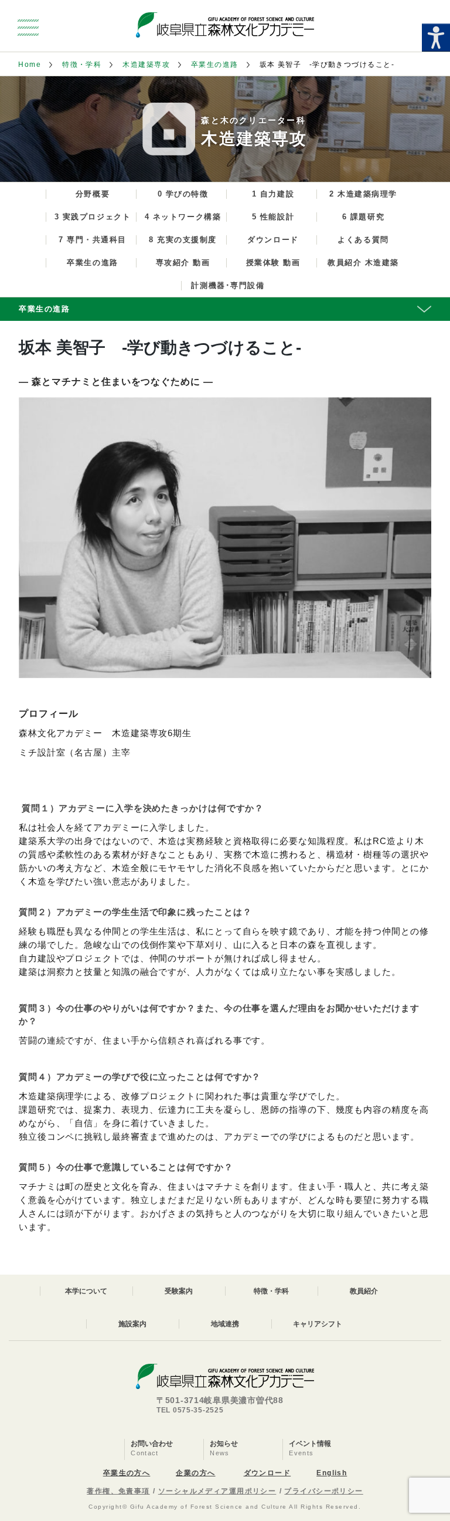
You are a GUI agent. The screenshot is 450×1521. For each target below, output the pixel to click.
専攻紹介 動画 (183, 262)
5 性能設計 (273, 216)
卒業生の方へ (127, 1473)
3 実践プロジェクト (92, 216)
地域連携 (225, 1324)
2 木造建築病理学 (363, 193)
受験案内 (179, 1291)
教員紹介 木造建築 (363, 262)
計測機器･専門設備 (227, 285)
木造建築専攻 (146, 64)
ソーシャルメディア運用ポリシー (217, 1491)
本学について (86, 1291)
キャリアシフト (317, 1324)
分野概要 (93, 193)
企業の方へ (195, 1473)
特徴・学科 (81, 64)
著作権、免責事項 (118, 1491)
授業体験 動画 (273, 262)
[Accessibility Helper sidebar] (436, 37)
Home (29, 64)
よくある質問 (363, 239)
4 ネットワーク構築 (183, 216)
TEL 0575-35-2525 (190, 1410)
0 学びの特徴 (183, 193)
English (331, 1473)
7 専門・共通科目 (93, 239)
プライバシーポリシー (323, 1491)
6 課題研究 (363, 216)
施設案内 (132, 1324)
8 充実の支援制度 (183, 239)
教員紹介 (364, 1291)
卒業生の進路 (214, 64)
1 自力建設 (273, 193)
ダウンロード (272, 239)
